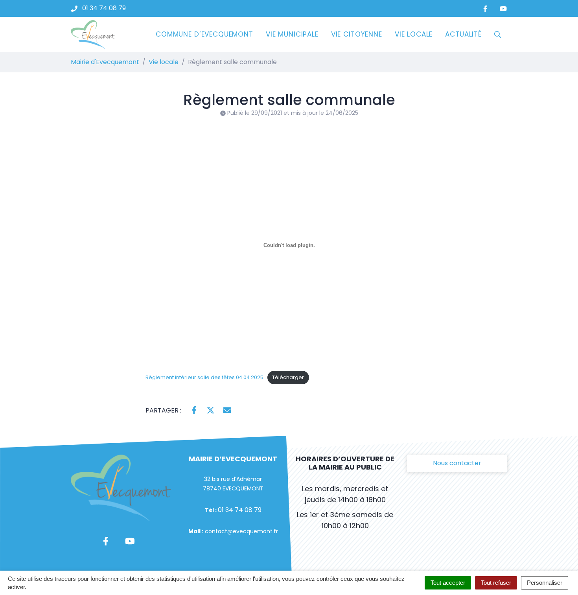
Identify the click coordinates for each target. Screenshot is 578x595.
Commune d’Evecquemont (204, 34)
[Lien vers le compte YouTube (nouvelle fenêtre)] (503, 8)
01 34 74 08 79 (239, 509)
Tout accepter (448, 582)
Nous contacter (457, 463)
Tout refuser (496, 582)
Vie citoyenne (356, 34)
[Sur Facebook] (194, 409)
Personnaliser (544, 582)
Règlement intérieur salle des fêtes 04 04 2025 (204, 377)
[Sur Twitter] (210, 409)
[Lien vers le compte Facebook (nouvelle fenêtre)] (485, 8)
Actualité (463, 34)
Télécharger (288, 377)
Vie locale (414, 34)
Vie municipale (292, 34)
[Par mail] (227, 409)
